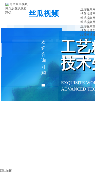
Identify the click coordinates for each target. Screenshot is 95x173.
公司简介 (86, 39)
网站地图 (6, 170)
